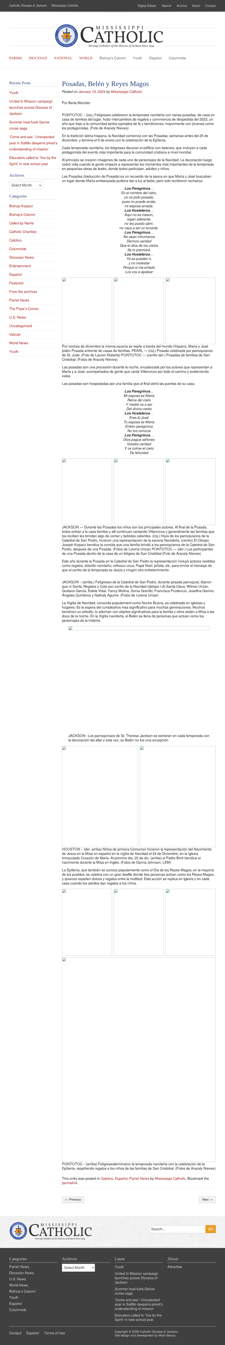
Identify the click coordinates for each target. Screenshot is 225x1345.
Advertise (174, 1267)
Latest (120, 1259)
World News (18, 343)
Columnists (177, 58)
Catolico (107, 1178)
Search (166, 5)
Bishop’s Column (113, 58)
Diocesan (38, 58)
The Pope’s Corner (24, 309)
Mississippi (64, 5)
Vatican (15, 334)
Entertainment (20, 266)
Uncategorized (20, 326)
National (63, 58)
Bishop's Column (22, 214)
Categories (18, 1259)
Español (155, 58)
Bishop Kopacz (21, 206)
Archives (69, 1259)
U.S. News (17, 317)
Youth (137, 58)
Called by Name (21, 223)
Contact (210, 5)
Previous (73, 1199)
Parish (15, 58)
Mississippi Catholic (126, 92)
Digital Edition (147, 5)
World (86, 58)
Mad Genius (167, 1335)
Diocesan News (21, 257)
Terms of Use (54, 1333)
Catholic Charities (22, 232)
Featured (16, 283)
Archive (182, 5)
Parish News (139, 1178)
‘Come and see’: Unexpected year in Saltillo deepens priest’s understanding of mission (33, 143)
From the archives (23, 291)
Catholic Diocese (28, 5)
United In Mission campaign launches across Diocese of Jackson (31, 107)
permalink (69, 1183)
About (196, 5)
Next (207, 1199)
